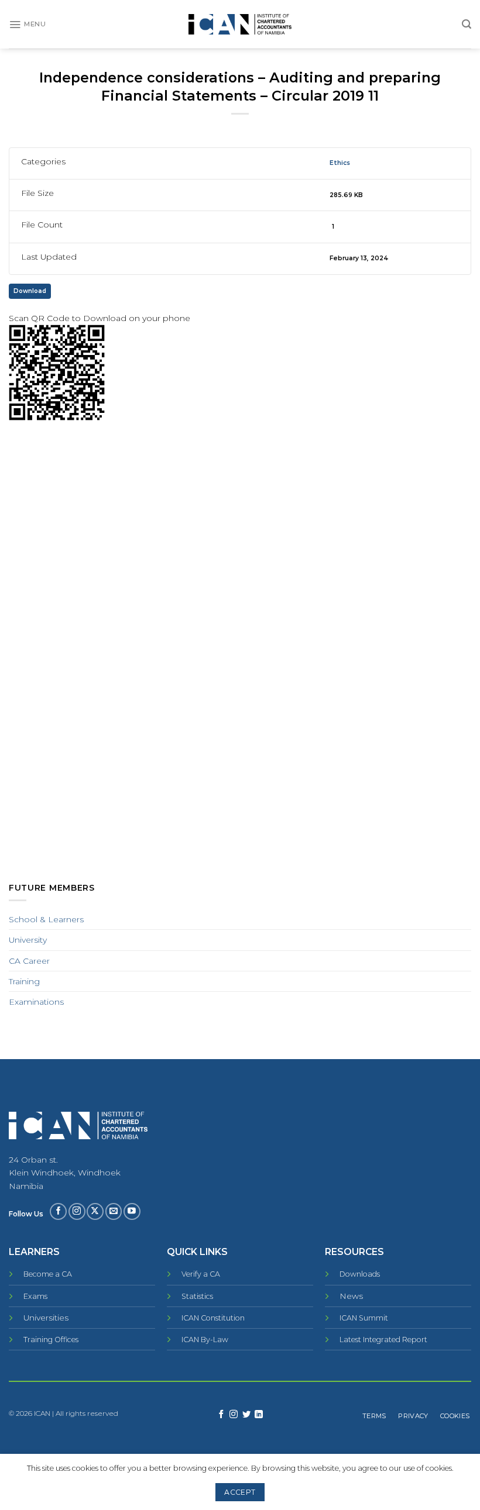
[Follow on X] (95, 1211)
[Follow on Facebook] (58, 1211)
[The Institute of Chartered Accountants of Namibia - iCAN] (240, 24)
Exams (35, 1296)
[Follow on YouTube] (132, 1211)
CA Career (29, 961)
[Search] (466, 24)
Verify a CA (200, 1274)
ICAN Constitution (213, 1318)
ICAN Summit (364, 1318)
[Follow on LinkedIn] (259, 1414)
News (351, 1296)
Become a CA (47, 1274)
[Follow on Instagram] (76, 1211)
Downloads (360, 1274)
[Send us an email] (113, 1211)
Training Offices (50, 1339)
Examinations (36, 1001)
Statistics (197, 1296)
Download (29, 291)
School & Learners (46, 919)
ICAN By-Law (204, 1339)
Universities (45, 1317)
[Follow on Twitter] (246, 1414)
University (28, 939)
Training (24, 981)
